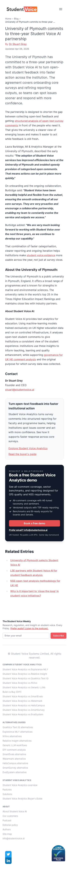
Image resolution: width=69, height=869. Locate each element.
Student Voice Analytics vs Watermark (22, 700)
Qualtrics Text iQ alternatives (18, 727)
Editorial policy (10, 825)
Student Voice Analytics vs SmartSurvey (24, 709)
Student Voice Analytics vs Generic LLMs (24, 687)
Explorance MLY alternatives (17, 731)
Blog (16, 18)
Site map (7, 834)
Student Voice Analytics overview (20, 785)
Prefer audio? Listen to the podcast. (29, 628)
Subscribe (58, 635)
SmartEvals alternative (14, 754)
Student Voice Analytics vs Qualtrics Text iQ (25, 678)
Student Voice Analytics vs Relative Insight (25, 673)
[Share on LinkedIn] (8, 861)
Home (8, 18)
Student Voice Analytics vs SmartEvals (23, 696)
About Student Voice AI (15, 811)
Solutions (7, 794)
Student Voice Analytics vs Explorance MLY (25, 669)
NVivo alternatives (12, 736)
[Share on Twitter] (8, 854)
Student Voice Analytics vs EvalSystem (23, 714)
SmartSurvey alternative (15, 767)
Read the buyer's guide (22, 454)
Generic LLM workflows (15, 745)
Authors (7, 829)
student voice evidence (41, 255)
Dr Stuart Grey (18, 44)
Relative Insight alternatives (17, 740)
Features (7, 789)
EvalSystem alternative (14, 772)
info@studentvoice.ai (14, 838)
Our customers (10, 816)
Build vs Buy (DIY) (12, 691)
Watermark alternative (14, 758)
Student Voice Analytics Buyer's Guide (22, 798)
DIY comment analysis (14, 749)
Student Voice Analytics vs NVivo (20, 682)
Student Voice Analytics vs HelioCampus (24, 705)
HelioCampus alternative (15, 763)
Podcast (7, 820)
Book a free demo (34, 523)
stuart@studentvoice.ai (19, 389)
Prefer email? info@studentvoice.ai (28, 530)
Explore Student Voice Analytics (28, 448)
